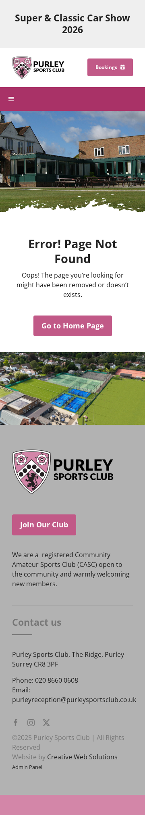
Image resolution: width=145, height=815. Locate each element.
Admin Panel (27, 767)
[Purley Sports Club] (38, 59)
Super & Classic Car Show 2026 (72, 24)
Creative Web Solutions (82, 756)
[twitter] (46, 722)
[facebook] (15, 722)
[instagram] (31, 722)
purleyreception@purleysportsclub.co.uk (74, 699)
